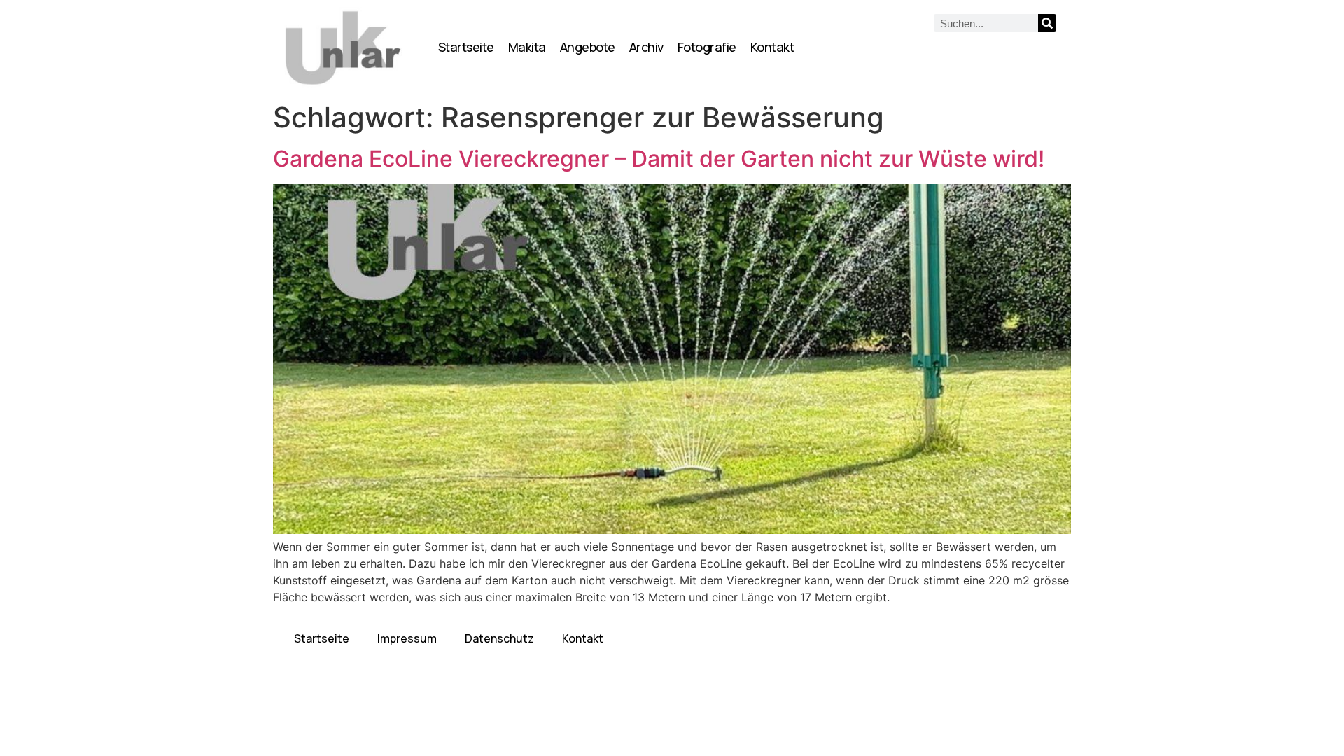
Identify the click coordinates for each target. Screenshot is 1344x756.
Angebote (587, 47)
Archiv (646, 47)
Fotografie (707, 47)
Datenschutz (499, 638)
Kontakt (772, 47)
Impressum (407, 638)
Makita (527, 47)
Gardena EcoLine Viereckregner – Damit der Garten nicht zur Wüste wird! (658, 158)
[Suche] (1047, 23)
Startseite (466, 47)
